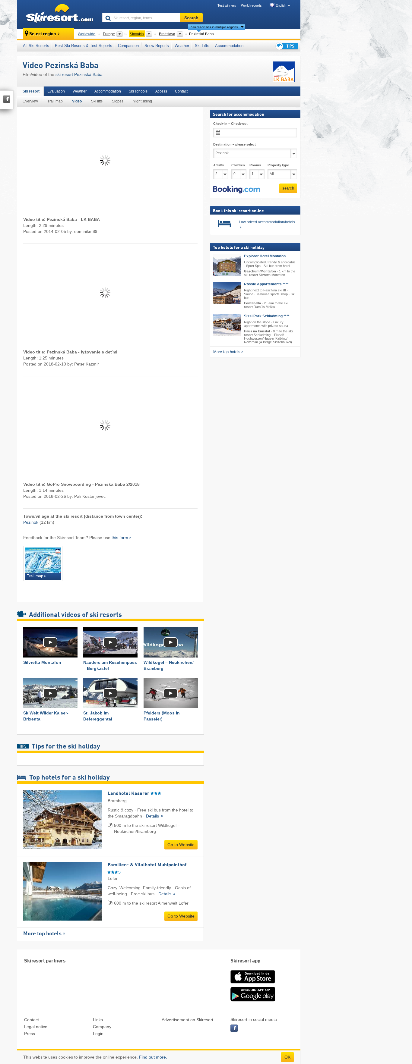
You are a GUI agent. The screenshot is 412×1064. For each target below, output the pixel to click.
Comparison (128, 45)
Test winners (226, 5)
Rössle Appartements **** (266, 284)
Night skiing (142, 101)
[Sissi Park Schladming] (227, 325)
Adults (218, 165)
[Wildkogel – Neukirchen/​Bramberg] (171, 642)
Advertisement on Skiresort (187, 1019)
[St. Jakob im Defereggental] (110, 693)
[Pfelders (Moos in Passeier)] (171, 693)
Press (29, 1033)
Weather (182, 45)
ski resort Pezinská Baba (79, 74)
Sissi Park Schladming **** (267, 316)
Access (161, 91)
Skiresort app (245, 961)
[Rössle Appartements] (227, 293)
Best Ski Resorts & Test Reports (83, 45)
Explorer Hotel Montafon (265, 256)
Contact (181, 91)
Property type (278, 165)
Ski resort (31, 91)
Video (77, 101)
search (288, 188)
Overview (30, 101)
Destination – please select (234, 144)
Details (153, 816)
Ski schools (138, 91)
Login (98, 1033)
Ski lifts (97, 101)
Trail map (55, 101)
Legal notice (35, 1026)
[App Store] (252, 983)
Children (238, 165)
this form (120, 537)
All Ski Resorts (36, 45)
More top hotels (42, 934)
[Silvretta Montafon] (50, 642)
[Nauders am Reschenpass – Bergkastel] (110, 642)
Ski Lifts (202, 45)
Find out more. (153, 1057)
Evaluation (56, 91)
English (281, 5)
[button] (236, 190)
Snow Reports (156, 45)
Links (98, 1019)
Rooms (255, 165)
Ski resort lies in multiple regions (214, 27)
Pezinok (30, 522)
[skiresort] (57, 14)
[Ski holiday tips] (286, 46)
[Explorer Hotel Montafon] (227, 265)
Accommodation (229, 45)
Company (102, 1026)
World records (251, 5)
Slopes (117, 101)
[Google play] (252, 1000)
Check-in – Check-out (230, 123)
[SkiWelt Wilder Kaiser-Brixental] (50, 693)
